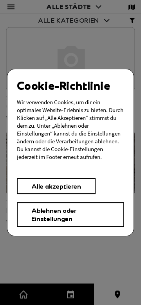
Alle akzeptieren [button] (56, 186)
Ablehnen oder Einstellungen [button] (53, 214)
